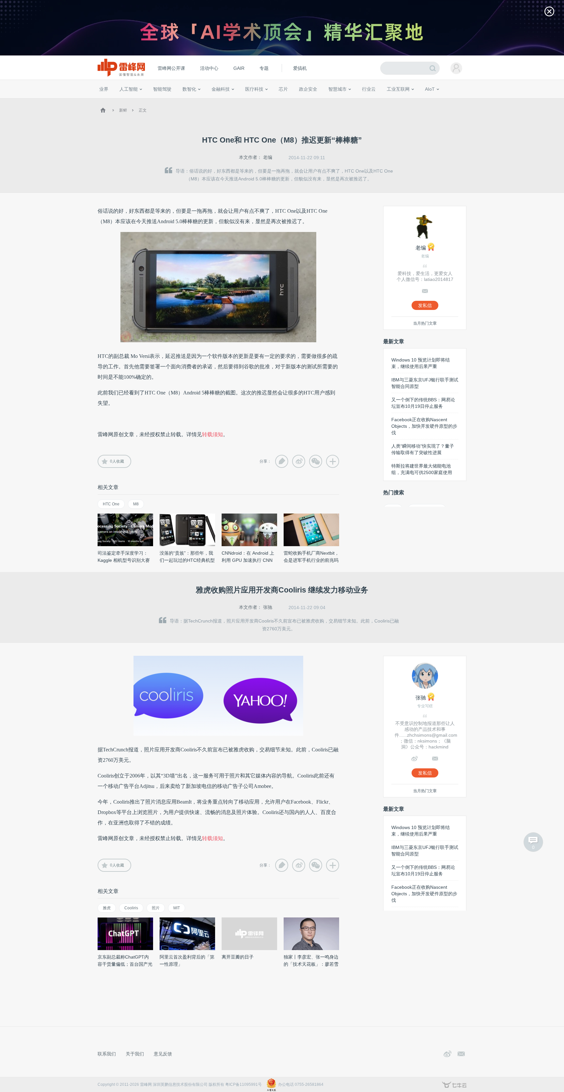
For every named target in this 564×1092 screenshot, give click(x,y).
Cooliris (131, 908)
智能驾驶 (162, 89)
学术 (123, 101)
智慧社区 (340, 101)
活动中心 (209, 68)
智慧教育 (299, 101)
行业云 (369, 89)
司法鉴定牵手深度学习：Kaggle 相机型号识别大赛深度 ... (124, 560)
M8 (136, 504)
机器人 (440, 101)
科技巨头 (194, 101)
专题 (264, 68)
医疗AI (207, 101)
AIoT (430, 89)
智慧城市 (337, 89)
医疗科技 (254, 89)
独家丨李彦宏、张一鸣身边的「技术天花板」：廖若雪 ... (311, 964)
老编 (267, 157)
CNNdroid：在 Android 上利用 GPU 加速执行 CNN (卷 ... (248, 560)
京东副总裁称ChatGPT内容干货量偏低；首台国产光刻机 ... (125, 964)
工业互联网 (398, 89)
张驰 (267, 607)
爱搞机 (300, 68)
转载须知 (212, 434)
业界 (103, 89)
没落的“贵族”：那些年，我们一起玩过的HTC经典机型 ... (187, 560)
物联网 (404, 101)
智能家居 (458, 101)
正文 (143, 110)
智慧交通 (319, 101)
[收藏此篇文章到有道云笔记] (281, 461)
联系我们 (107, 1053)
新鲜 (123, 110)
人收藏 (117, 461)
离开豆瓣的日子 (238, 957)
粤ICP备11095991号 (243, 1084)
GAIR (238, 68)
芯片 (283, 89)
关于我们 (135, 1053)
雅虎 (107, 908)
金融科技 (221, 89)
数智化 (189, 89)
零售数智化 (143, 101)
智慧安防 (279, 101)
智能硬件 (422, 101)
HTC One (111, 504)
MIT (176, 908)
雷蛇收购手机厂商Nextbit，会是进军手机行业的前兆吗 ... (311, 560)
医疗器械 (242, 101)
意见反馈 (163, 1053)
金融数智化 (167, 101)
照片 (156, 908)
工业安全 (382, 101)
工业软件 (361, 101)
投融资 (224, 101)
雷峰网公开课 (171, 68)
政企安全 (308, 89)
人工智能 (128, 89)
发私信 (425, 305)
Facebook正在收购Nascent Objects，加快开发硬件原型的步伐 (424, 426)
